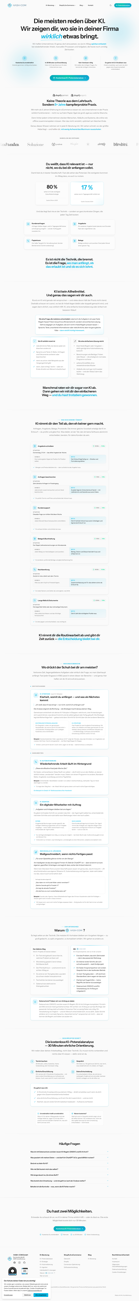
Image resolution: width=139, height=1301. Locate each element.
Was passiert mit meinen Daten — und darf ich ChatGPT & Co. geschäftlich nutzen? (62, 1158)
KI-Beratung (50, 5)
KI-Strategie (44, 1261)
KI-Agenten (43, 1267)
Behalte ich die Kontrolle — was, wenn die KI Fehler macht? (52, 1187)
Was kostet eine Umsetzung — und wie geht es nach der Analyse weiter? (58, 1181)
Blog (81, 5)
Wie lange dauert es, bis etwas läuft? (44, 1175)
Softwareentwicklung (71, 1267)
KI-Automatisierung (46, 1264)
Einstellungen (8, 1295)
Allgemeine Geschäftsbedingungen (119, 1265)
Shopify (66, 1261)
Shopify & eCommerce (66, 5)
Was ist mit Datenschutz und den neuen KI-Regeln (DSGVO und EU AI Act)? (59, 1152)
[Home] (17, 5)
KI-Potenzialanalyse (46, 1259)
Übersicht (67, 1259)
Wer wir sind (44, 1276)
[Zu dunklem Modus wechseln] (111, 5)
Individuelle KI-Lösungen (48, 1270)
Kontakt (90, 5)
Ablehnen (27, 1295)
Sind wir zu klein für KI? (39, 1163)
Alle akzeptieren (40, 1295)
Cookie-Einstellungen (119, 1272)
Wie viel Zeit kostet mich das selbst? (44, 1169)
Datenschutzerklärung (119, 1269)
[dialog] (26, 1288)
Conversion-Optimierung (72, 1264)
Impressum (116, 1261)
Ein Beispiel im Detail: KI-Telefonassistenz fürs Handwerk (53, 790)
